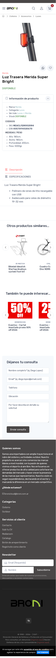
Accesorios (26, 16)
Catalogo (6, 538)
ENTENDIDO (43, 652)
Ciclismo (13, 16)
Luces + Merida (24, 113)
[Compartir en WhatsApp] (43, 68)
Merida (18, 107)
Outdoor (6, 511)
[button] (33, 8)
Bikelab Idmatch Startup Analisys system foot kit (17, 269)
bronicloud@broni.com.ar (16, 494)
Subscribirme (43, 570)
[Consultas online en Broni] (28, 620)
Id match (20, 264)
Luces (38, 16)
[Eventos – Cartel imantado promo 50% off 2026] (20, 310)
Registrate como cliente (14, 547)
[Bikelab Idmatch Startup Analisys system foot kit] (20, 247)
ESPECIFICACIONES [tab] (20, 176)
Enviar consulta (18, 429)
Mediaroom (7, 534)
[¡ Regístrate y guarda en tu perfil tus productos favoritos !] (50, 68)
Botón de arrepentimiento (14, 542)
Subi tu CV (7, 529)
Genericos (20, 322)
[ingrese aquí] (37, 640)
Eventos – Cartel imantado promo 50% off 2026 (19, 327)
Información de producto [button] (24, 98)
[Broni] (12, 8)
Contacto (7, 525)
